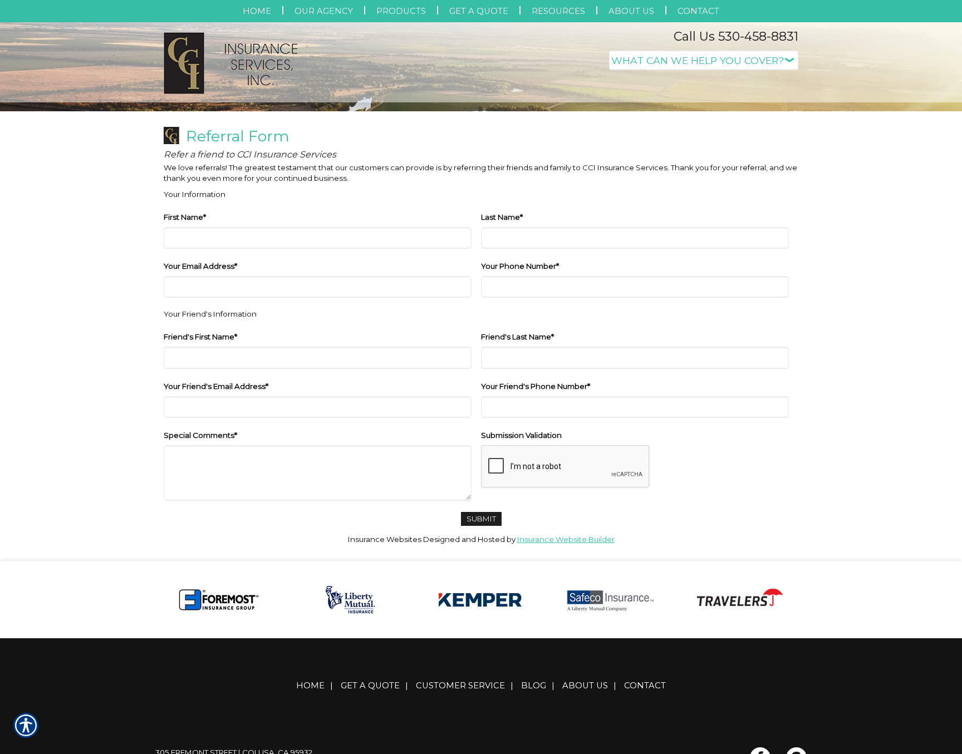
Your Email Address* (200, 377)
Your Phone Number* (520, 377)
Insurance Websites (384, 650)
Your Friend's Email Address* (216, 497)
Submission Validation (521, 546)
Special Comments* (200, 546)
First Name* (185, 328)
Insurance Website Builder (566, 650)
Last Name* (502, 328)
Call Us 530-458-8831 (736, 36)
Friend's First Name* (200, 447)
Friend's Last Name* (517, 447)
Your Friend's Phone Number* (535, 497)
